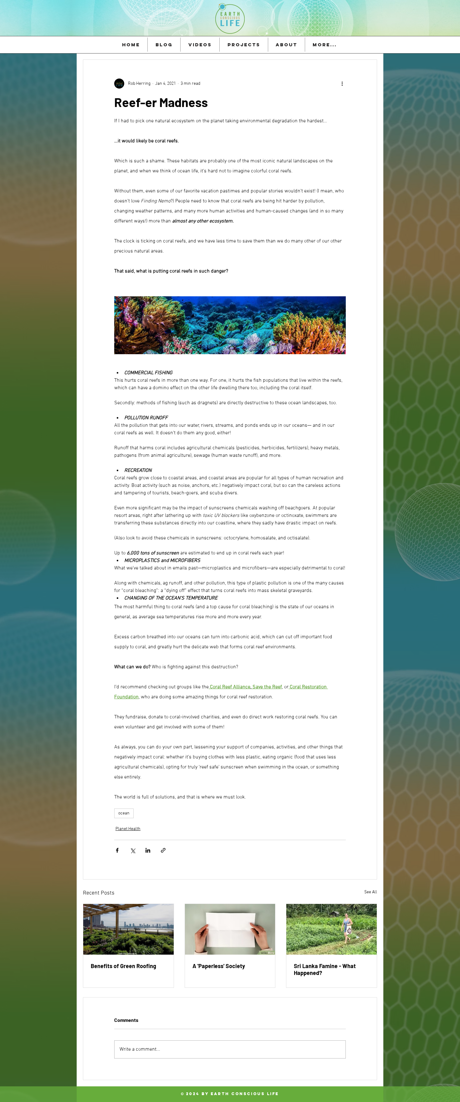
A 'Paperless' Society (218, 965)
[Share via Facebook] (117, 850)
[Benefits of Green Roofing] (128, 929)
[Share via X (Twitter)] (132, 850)
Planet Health (128, 829)
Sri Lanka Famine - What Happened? (325, 969)
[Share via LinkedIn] (148, 850)
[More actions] (342, 83)
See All (370, 892)
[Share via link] (163, 850)
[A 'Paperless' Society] (230, 929)
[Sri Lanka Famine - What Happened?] (331, 929)
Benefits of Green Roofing (123, 965)
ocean (124, 813)
